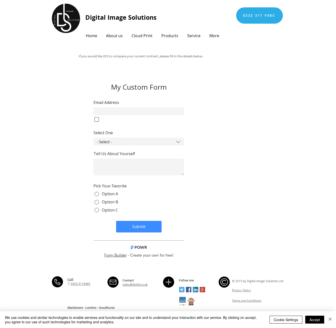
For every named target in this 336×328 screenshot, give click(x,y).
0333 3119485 (80, 284)
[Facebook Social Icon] (188, 289)
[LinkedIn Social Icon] (195, 289)
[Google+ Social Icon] (202, 289)
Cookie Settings (286, 319)
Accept (314, 319)
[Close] (330, 319)
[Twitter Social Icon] (181, 289)
